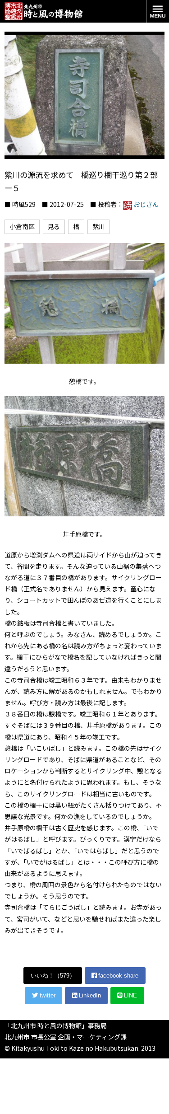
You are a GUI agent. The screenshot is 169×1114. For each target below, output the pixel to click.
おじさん (146, 204)
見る (53, 226)
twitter (46, 995)
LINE (129, 995)
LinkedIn (89, 995)
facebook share (117, 975)
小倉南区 (22, 226)
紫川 (98, 226)
